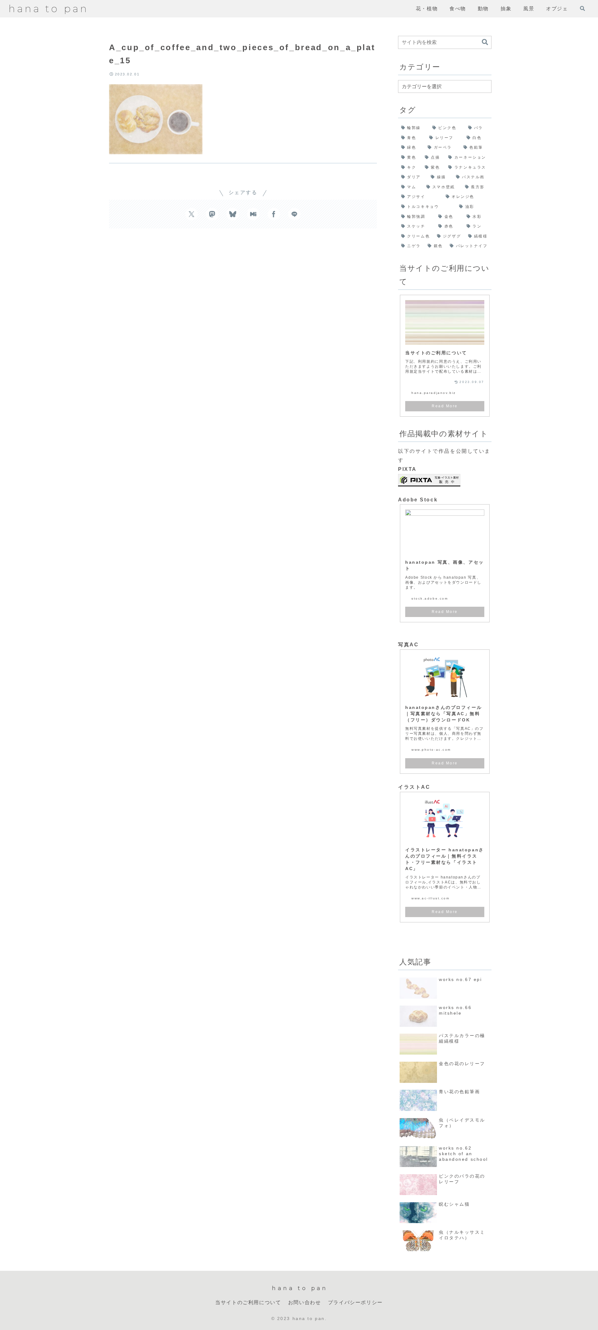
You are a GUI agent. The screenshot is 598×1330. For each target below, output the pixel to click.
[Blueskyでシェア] (232, 214)
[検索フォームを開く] (582, 8)
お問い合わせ (304, 1302)
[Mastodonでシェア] (212, 214)
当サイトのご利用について (248, 1302)
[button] (485, 42)
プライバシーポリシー (355, 1302)
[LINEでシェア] (294, 214)
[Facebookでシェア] (274, 214)
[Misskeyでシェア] (253, 214)
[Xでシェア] (191, 214)
